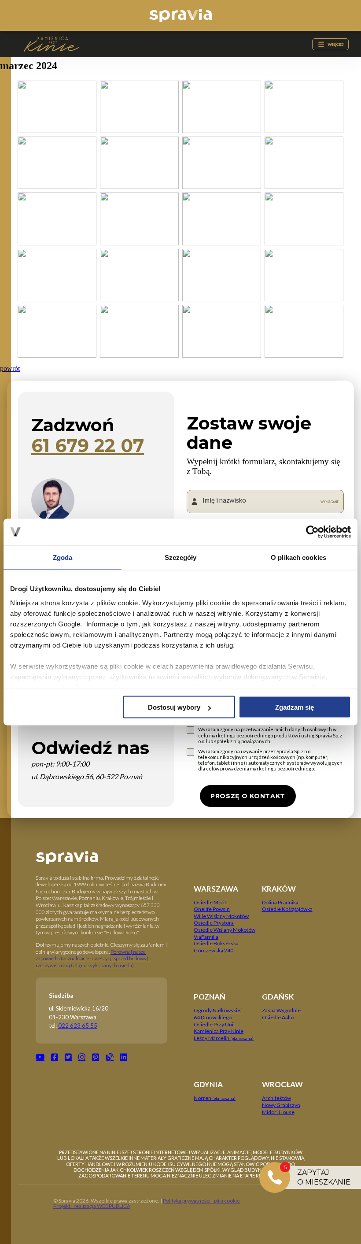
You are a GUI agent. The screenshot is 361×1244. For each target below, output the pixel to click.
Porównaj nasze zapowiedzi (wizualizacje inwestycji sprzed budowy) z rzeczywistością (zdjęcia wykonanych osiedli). (93, 958)
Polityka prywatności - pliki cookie (201, 1200)
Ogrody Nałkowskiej (218, 1010)
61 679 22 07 (87, 445)
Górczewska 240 (213, 950)
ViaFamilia (206, 936)
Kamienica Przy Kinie (218, 1031)
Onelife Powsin (212, 909)
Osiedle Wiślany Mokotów (224, 929)
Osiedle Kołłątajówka (287, 909)
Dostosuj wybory (174, 707)
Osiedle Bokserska (216, 943)
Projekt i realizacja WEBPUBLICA (91, 1206)
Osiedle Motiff (211, 902)
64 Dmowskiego (213, 1017)
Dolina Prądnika (280, 902)
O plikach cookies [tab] (298, 557)
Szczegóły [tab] (181, 557)
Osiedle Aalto (278, 1017)
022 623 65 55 (77, 1025)
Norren (215, 1098)
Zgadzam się (294, 707)
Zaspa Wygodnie (281, 1010)
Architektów (276, 1098)
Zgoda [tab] (63, 557)
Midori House (278, 1112)
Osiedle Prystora (214, 922)
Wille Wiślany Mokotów (221, 916)
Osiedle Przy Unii (214, 1024)
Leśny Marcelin (224, 1038)
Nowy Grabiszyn (281, 1105)
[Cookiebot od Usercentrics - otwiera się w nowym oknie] (312, 532)
